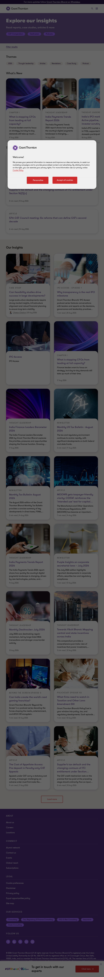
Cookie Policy (18, 170)
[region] (52, 164)
